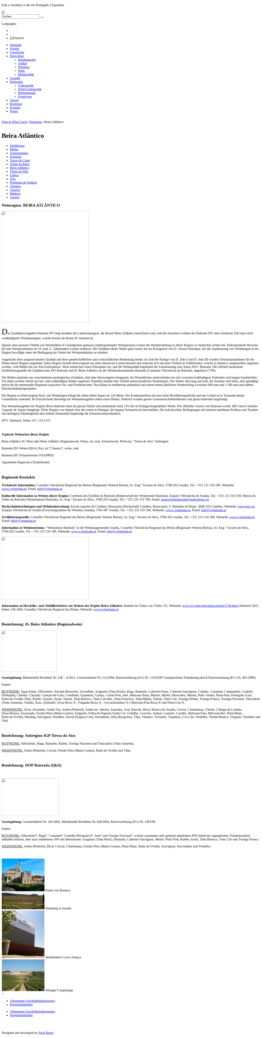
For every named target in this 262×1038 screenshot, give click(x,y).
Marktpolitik (26, 74)
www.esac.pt (245, 506)
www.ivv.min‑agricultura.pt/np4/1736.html (210, 605)
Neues (14, 111)
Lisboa (14, 175)
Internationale (27, 93)
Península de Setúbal (23, 182)
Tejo (13, 179)
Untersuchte (26, 85)
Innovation (17, 56)
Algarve (15, 190)
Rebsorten (16, 82)
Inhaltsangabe (27, 59)
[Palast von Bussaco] (23, 890)
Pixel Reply (45, 1033)
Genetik (15, 78)
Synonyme (25, 96)
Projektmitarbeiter (21, 1004)
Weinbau (23, 67)
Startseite (15, 45)
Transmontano (19, 153)
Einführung (17, 145)
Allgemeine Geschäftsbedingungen (32, 1001)
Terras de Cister (20, 160)
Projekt (14, 48)
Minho (14, 149)
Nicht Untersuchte (30, 89)
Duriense (15, 156)
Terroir (14, 100)
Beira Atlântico (19, 168)
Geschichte (17, 52)
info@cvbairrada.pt (49, 489)
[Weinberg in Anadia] (23, 908)
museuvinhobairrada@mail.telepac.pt (185, 499)
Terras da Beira (19, 164)
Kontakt (15, 107)
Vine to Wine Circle (14, 122)
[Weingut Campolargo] (23, 990)
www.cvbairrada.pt (14, 489)
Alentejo (15, 186)
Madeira (15, 193)
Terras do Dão (19, 171)
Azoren (14, 197)
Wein (21, 70)
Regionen (16, 104)
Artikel (22, 63)
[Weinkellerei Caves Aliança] (23, 957)
